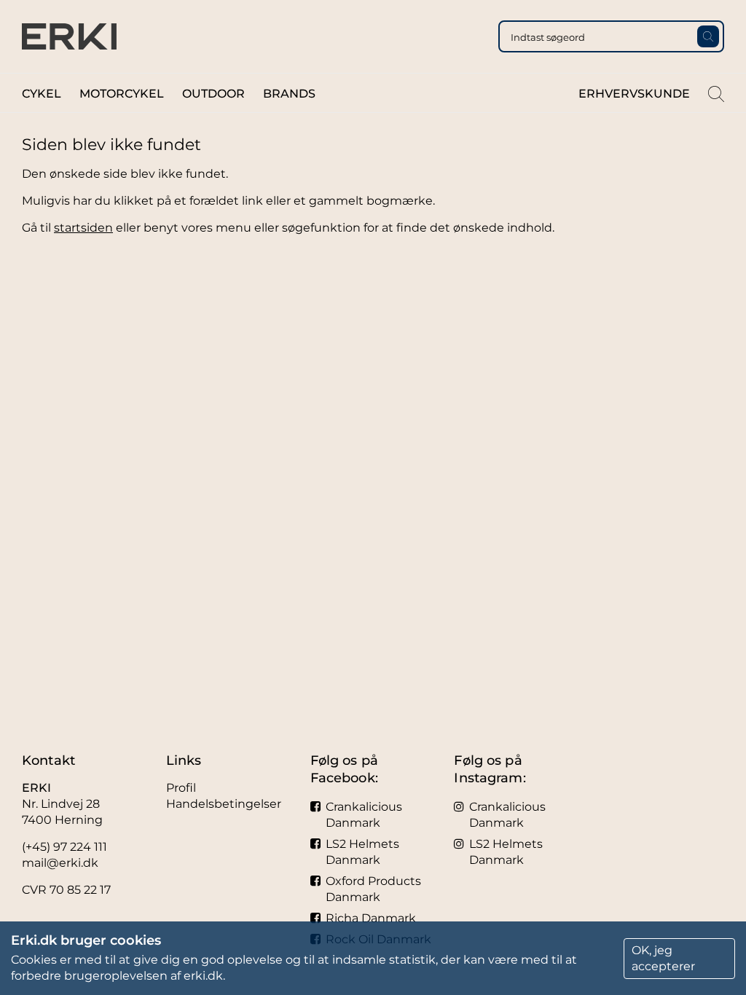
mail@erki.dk (60, 863)
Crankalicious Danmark (364, 815)
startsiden (83, 228)
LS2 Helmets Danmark (362, 852)
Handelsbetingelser (223, 804)
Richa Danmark (371, 918)
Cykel (41, 94)
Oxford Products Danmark (373, 889)
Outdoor (213, 94)
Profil (181, 788)
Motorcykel (121, 94)
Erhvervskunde (634, 94)
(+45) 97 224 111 (64, 847)
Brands (289, 94)
